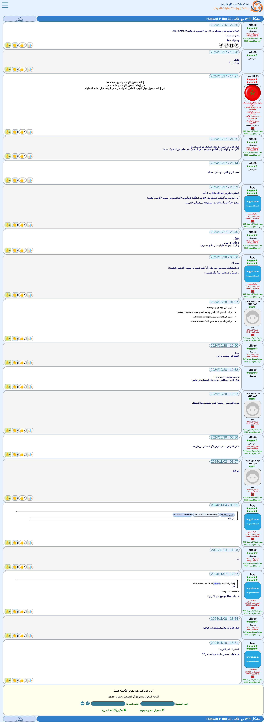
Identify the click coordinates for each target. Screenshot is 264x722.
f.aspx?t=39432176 (230, 591)
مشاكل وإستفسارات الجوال (231, 8)
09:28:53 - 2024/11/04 (203, 583)
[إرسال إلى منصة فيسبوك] (231, 45)
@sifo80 (217, 584)
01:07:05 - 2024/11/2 (182, 515)
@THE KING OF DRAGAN (206, 515)
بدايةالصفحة (19, 718)
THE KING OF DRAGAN (253, 302)
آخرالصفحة (19, 18)
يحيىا (252, 187)
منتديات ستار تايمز (235, 4)
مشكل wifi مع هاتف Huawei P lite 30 (233, 19)
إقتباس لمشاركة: (227, 515)
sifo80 (253, 24)
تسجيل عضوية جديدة (152, 710)
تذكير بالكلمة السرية (114, 710)
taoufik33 (253, 76)
